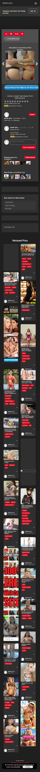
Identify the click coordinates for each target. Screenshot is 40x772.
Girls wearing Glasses (14, 514)
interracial (25, 420)
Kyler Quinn (8, 536)
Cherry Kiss (8, 663)
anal (32, 385)
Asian (23, 353)
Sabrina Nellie (9, 742)
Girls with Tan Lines (13, 446)
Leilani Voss (25, 356)
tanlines (7, 436)
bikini (29, 258)
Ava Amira (8, 396)
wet (23, 269)
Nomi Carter (8, 290)
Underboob (11, 751)
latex (6, 538)
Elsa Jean (12, 465)
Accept (28, 767)
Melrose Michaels (10, 505)
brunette (24, 261)
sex (30, 388)
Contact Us (9, 227)
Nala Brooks (25, 422)
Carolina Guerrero (27, 264)
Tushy (24, 390)
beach (24, 258)
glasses (13, 502)
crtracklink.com (13, 39)
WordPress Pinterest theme (20, 763)
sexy (6, 292)
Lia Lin (29, 266)
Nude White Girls (29, 564)
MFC (12, 702)
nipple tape (25, 523)
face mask (25, 518)
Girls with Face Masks (31, 533)
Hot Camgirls (10, 158)
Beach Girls (28, 278)
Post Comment (28, 147)
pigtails (24, 618)
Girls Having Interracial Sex (32, 434)
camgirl (7, 502)
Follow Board (30, 157)
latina (23, 266)
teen (23, 361)
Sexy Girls (28, 319)
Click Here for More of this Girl (21, 87)
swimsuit (12, 292)
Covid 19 (24, 515)
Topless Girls (28, 660)
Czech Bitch (9, 202)
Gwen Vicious (9, 434)
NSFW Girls (7, 3)
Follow (32, 114)
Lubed (14, 287)
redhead (24, 425)
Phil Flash (8, 209)
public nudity (26, 358)
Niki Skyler (8, 705)
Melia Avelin (25, 310)
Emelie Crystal (26, 587)
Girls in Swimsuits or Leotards (16, 302)
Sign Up (33, 11)
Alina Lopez (25, 385)
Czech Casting (9, 205)
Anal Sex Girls (29, 400)
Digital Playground (10, 401)
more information (15, 767)
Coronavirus (25, 513)
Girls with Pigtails (29, 627)
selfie (29, 618)
